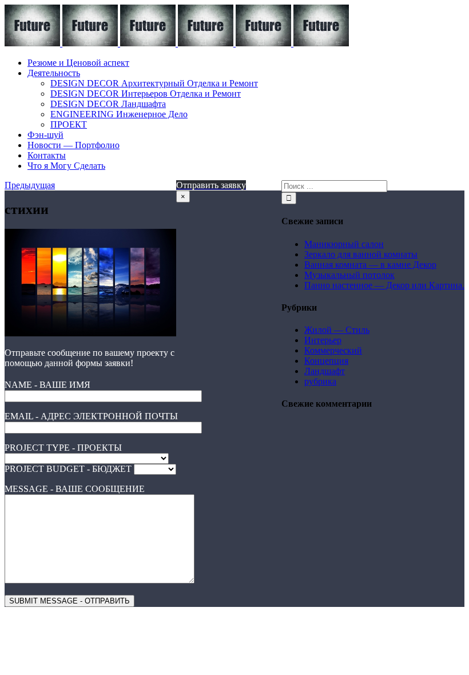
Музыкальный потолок (349, 275)
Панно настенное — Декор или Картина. (384, 285)
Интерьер (322, 340)
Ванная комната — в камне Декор (370, 264)
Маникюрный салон (344, 244)
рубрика (320, 381)
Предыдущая (30, 185)
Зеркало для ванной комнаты (361, 254)
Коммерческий (333, 350)
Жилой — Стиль (336, 330)
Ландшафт (324, 371)
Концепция (326, 361)
